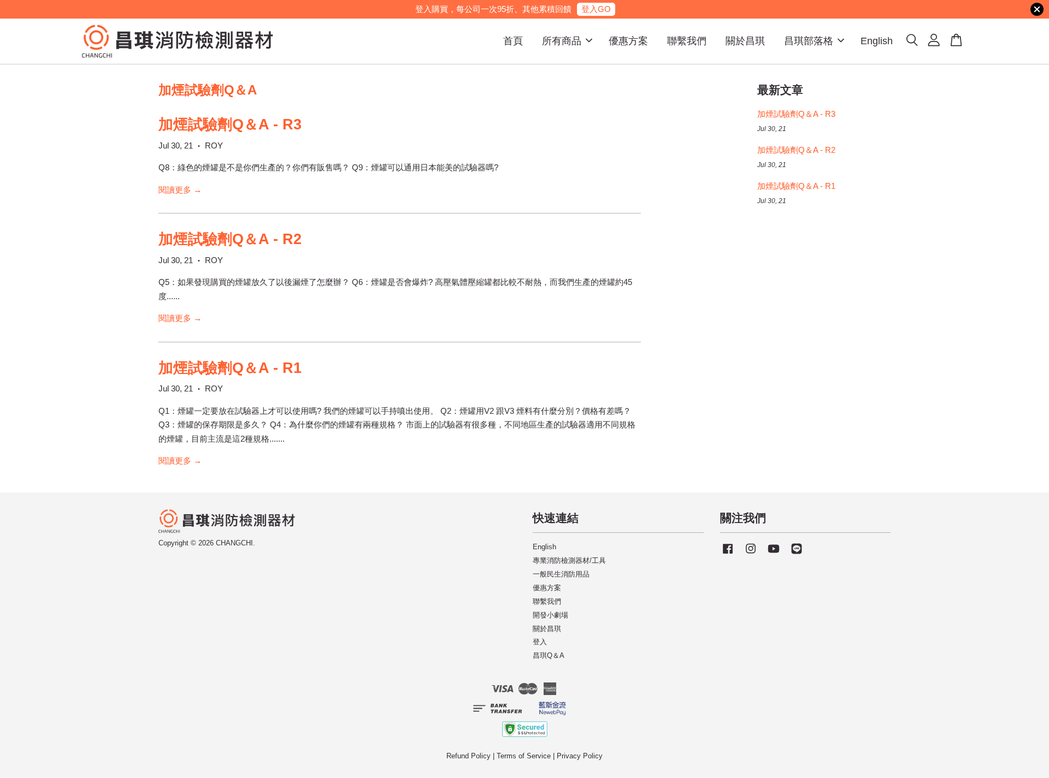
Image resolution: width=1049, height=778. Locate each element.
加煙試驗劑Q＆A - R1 (230, 368)
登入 (540, 642)
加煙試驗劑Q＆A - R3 (230, 124)
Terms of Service (524, 756)
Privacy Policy (580, 756)
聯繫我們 (686, 40)
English (877, 40)
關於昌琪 (745, 40)
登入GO (596, 9)
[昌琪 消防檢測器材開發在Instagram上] (750, 554)
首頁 (513, 40)
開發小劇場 (550, 615)
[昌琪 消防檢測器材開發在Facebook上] (727, 554)
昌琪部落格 (808, 40)
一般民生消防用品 (561, 574)
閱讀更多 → (180, 189)
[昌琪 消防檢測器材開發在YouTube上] (773, 554)
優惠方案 (628, 40)
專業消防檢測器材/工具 (569, 560)
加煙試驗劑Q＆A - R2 (230, 239)
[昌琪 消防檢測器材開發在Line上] (796, 554)
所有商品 (561, 40)
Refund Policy (468, 756)
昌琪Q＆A (548, 655)
